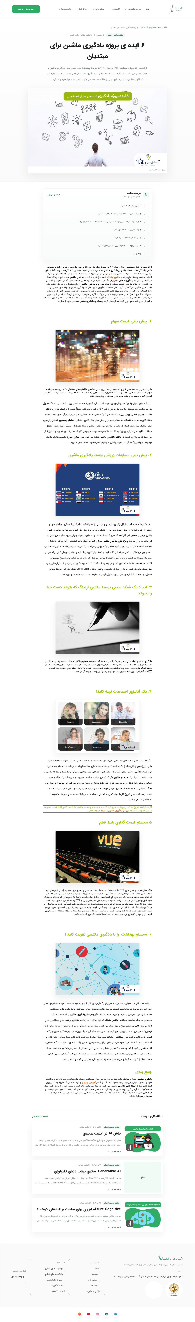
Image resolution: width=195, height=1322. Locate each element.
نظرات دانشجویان (54, 1280)
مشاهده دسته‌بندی (40, 1116)
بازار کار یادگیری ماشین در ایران (114, 810)
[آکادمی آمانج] (175, 9)
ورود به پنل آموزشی (26, 9)
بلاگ (165, 27)
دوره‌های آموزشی (134, 9)
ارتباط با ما (83, 9)
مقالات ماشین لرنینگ (153, 27)
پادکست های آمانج (54, 1274)
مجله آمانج (99, 9)
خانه (148, 9)
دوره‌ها (95, 1274)
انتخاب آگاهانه (58, 1291)
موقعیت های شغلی (54, 1268)
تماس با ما (92, 1280)
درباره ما (94, 1285)
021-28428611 (17, 1277)
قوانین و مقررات (93, 1291)
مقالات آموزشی (56, 1285)
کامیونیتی (116, 9)
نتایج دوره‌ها (66, 9)
